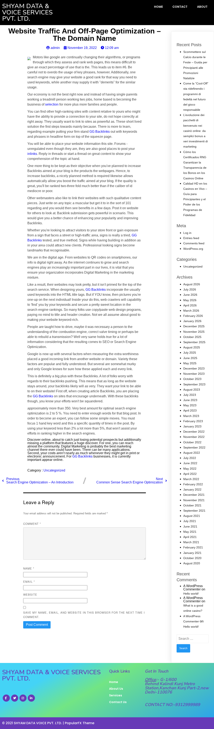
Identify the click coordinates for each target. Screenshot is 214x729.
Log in (187, 233)
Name (28, 568)
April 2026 (190, 305)
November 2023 (194, 373)
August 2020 (191, 563)
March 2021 (191, 542)
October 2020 (192, 558)
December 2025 (194, 326)
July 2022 (189, 458)
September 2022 (194, 447)
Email (29, 582)
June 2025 (190, 358)
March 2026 (191, 310)
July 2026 (189, 289)
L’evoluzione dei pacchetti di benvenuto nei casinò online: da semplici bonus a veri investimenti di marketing (195, 130)
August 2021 (191, 515)
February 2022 (193, 484)
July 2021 (189, 521)
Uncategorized (54, 470)
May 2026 (189, 300)
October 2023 (192, 379)
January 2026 (192, 321)
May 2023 (189, 405)
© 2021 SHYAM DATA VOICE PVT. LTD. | (33, 723)
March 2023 (191, 416)
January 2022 (192, 489)
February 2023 (193, 421)
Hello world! (191, 593)
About (202, 7)
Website (30, 594)
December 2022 (194, 431)
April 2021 (190, 537)
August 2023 (191, 389)
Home (158, 7)
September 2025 (194, 342)
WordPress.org (193, 248)
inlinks (32, 153)
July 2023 (189, 394)
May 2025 (189, 363)
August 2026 (191, 284)
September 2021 (194, 510)
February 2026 (193, 315)
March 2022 (191, 479)
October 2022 (192, 442)
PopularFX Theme (79, 723)
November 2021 (194, 500)
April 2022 (190, 473)
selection (52, 104)
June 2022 (190, 463)
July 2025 (189, 352)
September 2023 (194, 384)
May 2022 (189, 468)
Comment (32, 524)
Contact (179, 7)
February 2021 (193, 547)
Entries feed (191, 238)
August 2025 (191, 347)
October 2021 (192, 505)
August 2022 (191, 452)
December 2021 (194, 494)
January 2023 (192, 426)
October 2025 (192, 337)
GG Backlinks (99, 131)
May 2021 (189, 531)
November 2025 (194, 331)
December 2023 (194, 368)
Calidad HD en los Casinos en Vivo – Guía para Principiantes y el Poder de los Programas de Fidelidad (195, 199)
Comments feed (193, 243)
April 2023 (190, 410)
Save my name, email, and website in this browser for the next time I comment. (84, 614)
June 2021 (190, 526)
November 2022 (194, 436)
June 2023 (190, 400)
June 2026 (190, 294)
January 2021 (192, 552)
